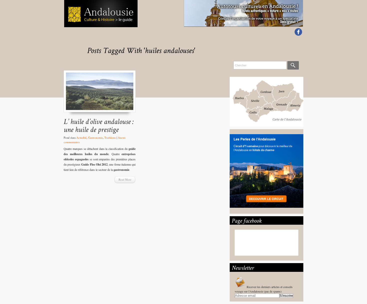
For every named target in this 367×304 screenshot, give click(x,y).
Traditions (110, 137)
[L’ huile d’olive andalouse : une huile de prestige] (100, 93)
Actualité (81, 137)
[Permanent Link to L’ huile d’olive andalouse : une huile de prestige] (100, 125)
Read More (125, 179)
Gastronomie (95, 137)
